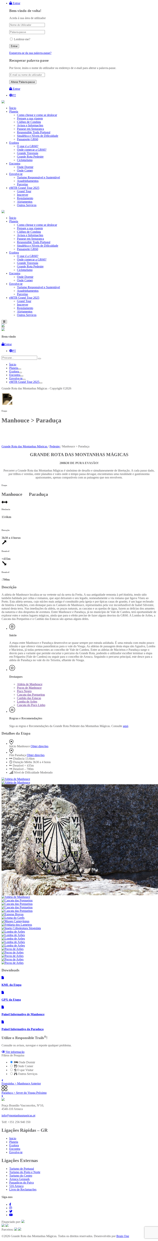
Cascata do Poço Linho (31, 705)
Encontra (14, 375)
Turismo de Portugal (21, 1168)
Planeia (13, 368)
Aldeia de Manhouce (29, 684)
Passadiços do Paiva (21, 1182)
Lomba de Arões (27, 701)
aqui (125, 726)
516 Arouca (16, 1186)
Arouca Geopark (19, 1179)
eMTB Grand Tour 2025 (24, 381)
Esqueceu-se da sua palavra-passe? (30, 53)
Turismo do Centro (20, 1175)
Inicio (12, 1138)
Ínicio (12, 364)
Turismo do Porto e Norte (24, 1172)
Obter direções (39, 746)
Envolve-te (16, 378)
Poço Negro (24, 691)
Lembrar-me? (22, 39)
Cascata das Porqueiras (31, 694)
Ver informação (14, 1052)
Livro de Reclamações (22, 1189)
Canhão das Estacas (29, 698)
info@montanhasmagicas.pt (18, 1115)
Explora (14, 371)
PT (14, 95)
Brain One (122, 1236)
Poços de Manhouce (29, 687)
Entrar (16, 3)
